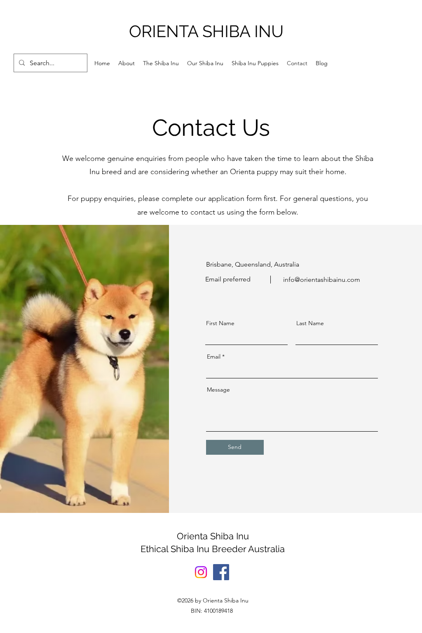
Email (213, 356)
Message (218, 389)
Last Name (310, 323)
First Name (220, 323)
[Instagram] (201, 572)
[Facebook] (221, 572)
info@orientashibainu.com (321, 279)
